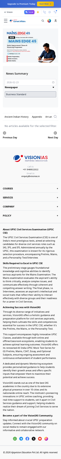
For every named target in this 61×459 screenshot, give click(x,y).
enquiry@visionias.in (30, 176)
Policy (30, 215)
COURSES (30, 188)
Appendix (37, 116)
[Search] (42, 20)
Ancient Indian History (17, 116)
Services (30, 197)
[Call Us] (44, 12)
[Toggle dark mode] (38, 12)
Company (30, 206)
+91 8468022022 (30, 169)
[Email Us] (50, 12)
